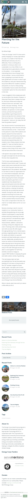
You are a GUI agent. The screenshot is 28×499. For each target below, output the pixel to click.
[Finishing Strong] (14, 388)
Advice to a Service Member (9, 340)
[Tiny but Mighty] (14, 407)
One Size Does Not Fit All (9, 347)
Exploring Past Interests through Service (13, 342)
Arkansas (3, 418)
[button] (23, 2)
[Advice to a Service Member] (14, 368)
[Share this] (7, 297)
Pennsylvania (7, 418)
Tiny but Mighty (6, 349)
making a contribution (13, 483)
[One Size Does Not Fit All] (14, 397)
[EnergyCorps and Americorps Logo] (6, 2)
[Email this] (3, 297)
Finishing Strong (6, 345)
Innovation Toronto (19, 465)
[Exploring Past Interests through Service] (14, 378)
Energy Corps (15, 47)
